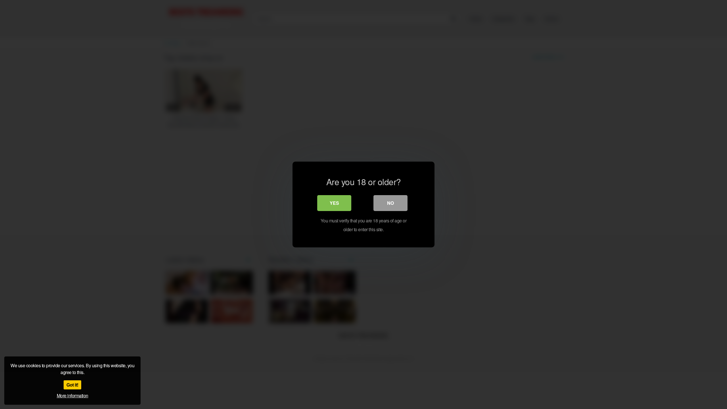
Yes (334, 203)
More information (72, 395)
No (390, 203)
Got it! (72, 384)
